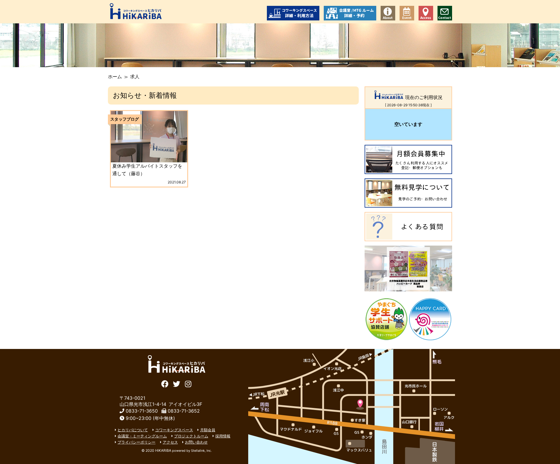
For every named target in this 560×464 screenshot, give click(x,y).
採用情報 (222, 436)
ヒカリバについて (133, 429)
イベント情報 (407, 13)
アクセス (426, 13)
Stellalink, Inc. (201, 451)
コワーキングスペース (174, 429)
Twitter (177, 383)
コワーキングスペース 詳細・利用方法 (293, 13)
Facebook (165, 383)
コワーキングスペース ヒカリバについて (388, 13)
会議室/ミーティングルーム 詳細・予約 (350, 13)
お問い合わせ (445, 13)
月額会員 (207, 429)
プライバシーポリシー (136, 442)
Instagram (188, 383)
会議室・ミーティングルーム (142, 436)
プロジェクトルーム (191, 436)
